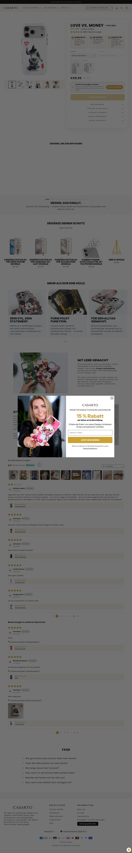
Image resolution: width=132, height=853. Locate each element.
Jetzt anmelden (90, 440)
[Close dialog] (112, 398)
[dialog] (129, 850)
